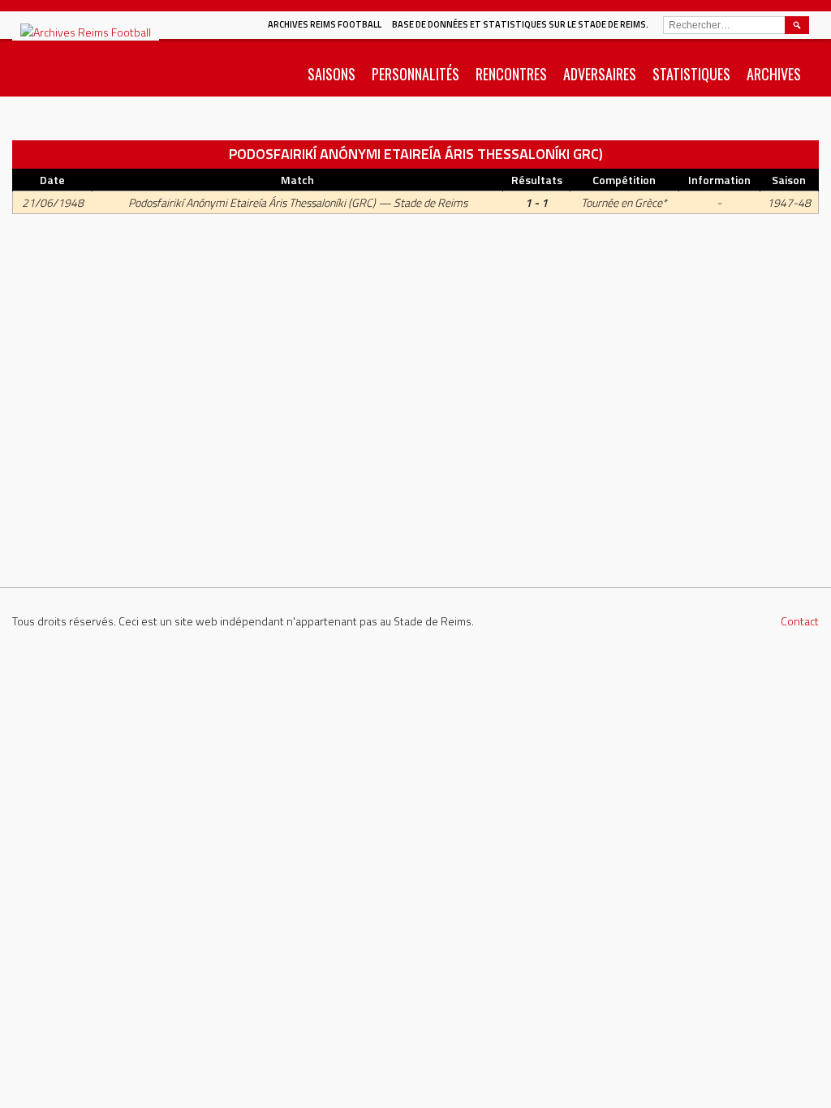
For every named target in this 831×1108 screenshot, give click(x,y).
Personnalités (415, 73)
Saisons (331, 73)
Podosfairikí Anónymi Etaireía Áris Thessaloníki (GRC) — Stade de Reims (297, 202)
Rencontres (511, 73)
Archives (774, 73)
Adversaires (599, 73)
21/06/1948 (53, 202)
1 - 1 (536, 202)
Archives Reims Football (324, 24)
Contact (800, 620)
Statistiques (691, 73)
